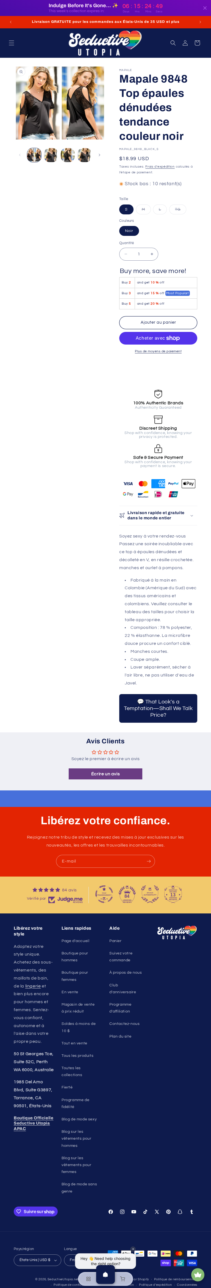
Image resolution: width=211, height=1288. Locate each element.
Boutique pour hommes (75, 956)
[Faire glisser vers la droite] (99, 155)
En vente (70, 992)
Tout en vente (74, 1043)
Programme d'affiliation (120, 1008)
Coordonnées (187, 1284)
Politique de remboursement (175, 1279)
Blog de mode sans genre (79, 1187)
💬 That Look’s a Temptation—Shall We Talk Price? (158, 708)
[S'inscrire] (149, 861)
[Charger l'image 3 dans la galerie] (68, 155)
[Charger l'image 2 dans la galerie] (51, 155)
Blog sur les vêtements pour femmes (76, 1165)
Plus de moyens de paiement (158, 351)
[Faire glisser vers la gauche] (20, 155)
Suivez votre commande (120, 956)
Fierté (67, 1087)
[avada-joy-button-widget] (197, 1274)
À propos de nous (125, 973)
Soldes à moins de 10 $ (79, 1027)
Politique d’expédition (155, 1284)
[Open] (105, 1274)
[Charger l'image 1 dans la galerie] (34, 155)
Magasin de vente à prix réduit (78, 1008)
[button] (11, 43)
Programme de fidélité (75, 1103)
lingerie (33, 986)
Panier (115, 941)
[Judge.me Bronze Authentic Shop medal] (150, 894)
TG (180, 210)
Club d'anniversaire (122, 988)
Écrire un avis (105, 774)
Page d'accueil (75, 941)
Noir (129, 231)
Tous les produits (77, 1056)
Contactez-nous (124, 1024)
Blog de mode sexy (79, 1119)
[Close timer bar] (205, 8)
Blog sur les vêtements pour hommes (76, 1138)
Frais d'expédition (160, 166)
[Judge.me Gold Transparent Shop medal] (104, 894)
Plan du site (120, 1036)
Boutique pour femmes (75, 976)
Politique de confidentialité (74, 1284)
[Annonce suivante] (200, 22)
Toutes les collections (72, 1071)
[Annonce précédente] (11, 22)
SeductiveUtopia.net (63, 1279)
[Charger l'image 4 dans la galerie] (84, 155)
